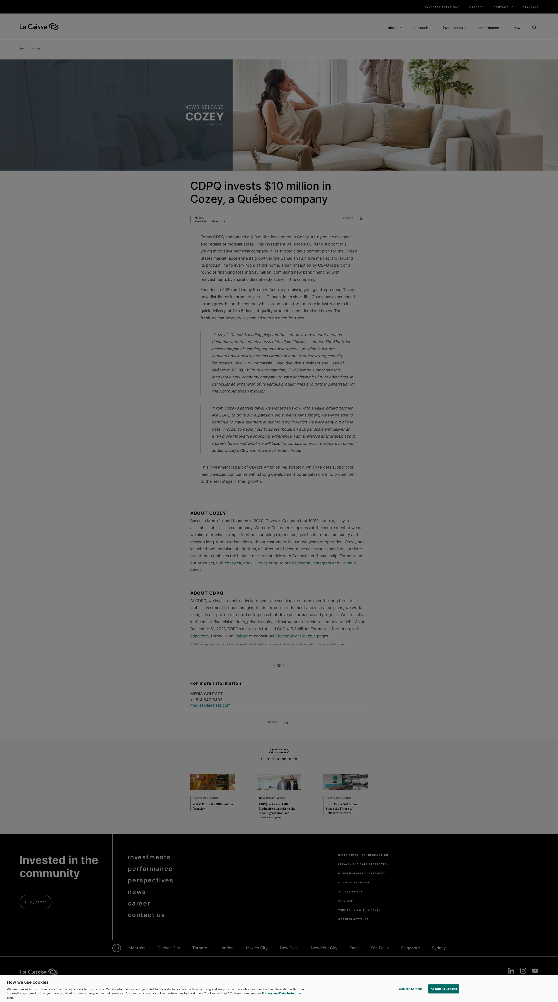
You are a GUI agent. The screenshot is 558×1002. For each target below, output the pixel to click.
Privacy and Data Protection (281, 993)
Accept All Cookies (444, 988)
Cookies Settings (410, 988)
